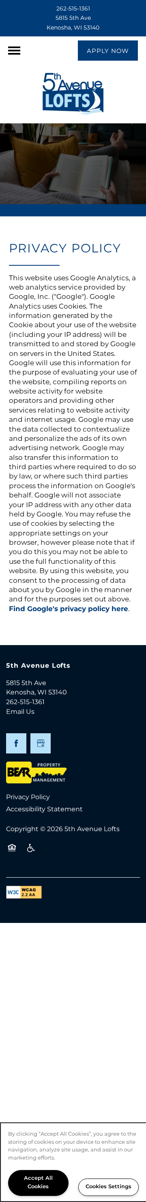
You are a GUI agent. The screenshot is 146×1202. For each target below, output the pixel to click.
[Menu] (14, 50)
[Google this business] (40, 743)
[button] (108, 50)
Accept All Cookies (38, 1182)
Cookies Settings (108, 1187)
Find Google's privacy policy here (68, 609)
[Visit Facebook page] (16, 743)
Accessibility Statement (44, 809)
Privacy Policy (28, 797)
